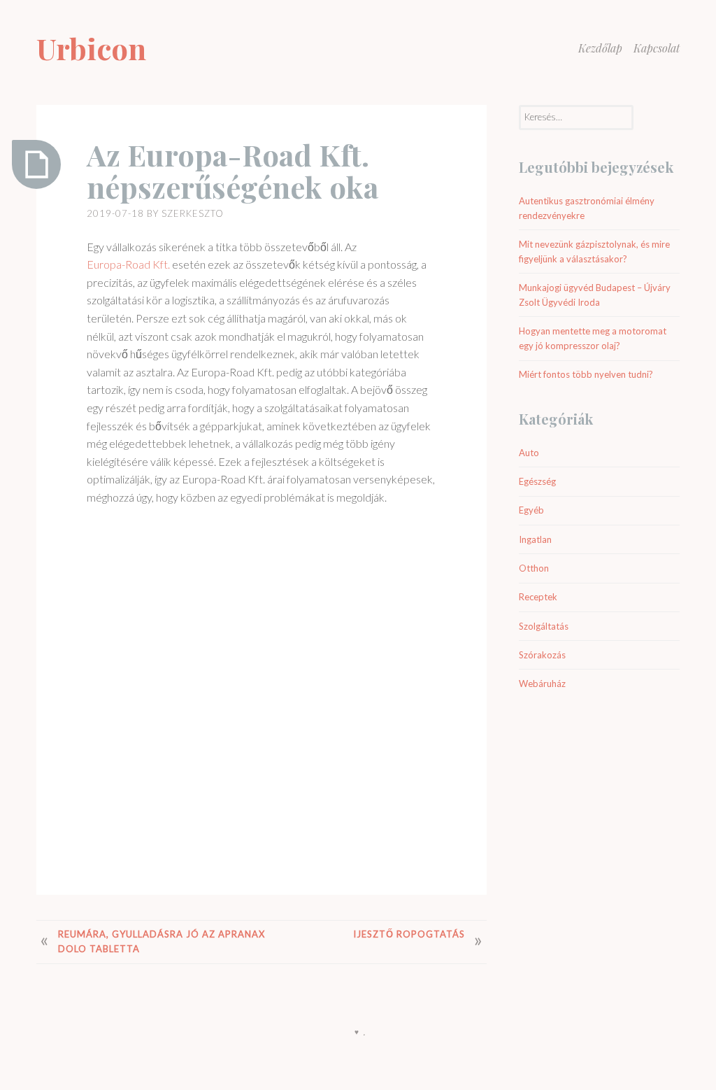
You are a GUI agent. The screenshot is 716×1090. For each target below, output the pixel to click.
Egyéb (531, 510)
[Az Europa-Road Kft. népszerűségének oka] (36, 164)
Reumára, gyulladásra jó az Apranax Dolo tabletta (161, 941)
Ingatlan (535, 539)
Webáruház (542, 683)
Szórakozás (542, 654)
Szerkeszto (193, 213)
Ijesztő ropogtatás (409, 934)
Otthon (534, 568)
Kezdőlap (600, 48)
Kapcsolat (656, 48)
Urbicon (91, 48)
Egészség (537, 481)
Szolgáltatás (543, 626)
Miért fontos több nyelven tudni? (586, 374)
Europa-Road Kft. (128, 264)
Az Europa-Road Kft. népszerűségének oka (232, 170)
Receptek (538, 596)
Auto (529, 452)
